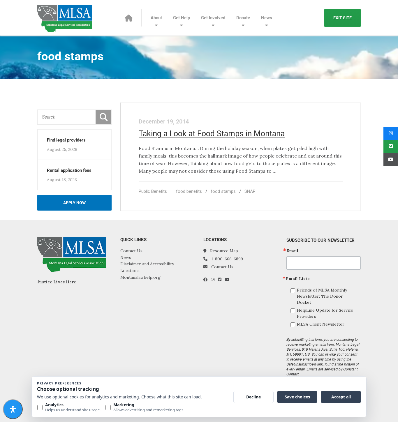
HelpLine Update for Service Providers (325, 313)
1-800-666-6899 (227, 259)
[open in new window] (207, 279)
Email (292, 251)
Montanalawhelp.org (140, 277)
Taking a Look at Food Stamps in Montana (212, 133)
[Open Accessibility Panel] (13, 409)
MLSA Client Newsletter (320, 324)
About (156, 17)
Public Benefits (153, 191)
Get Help (181, 17)
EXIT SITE (342, 17)
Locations (130, 270)
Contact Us (131, 250)
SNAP (250, 191)
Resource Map (224, 250)
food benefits (189, 191)
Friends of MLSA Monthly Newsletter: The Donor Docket (322, 296)
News (266, 17)
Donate (243, 17)
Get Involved (213, 17)
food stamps (223, 191)
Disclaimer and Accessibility (147, 263)
